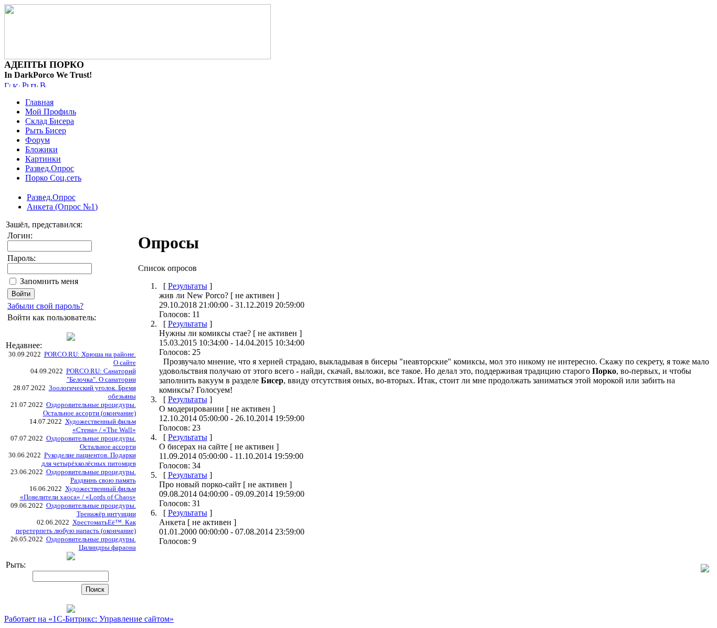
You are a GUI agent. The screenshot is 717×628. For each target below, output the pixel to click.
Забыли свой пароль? (45, 305)
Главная (39, 102)
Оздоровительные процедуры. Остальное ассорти (91, 442)
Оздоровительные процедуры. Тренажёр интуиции (91, 509)
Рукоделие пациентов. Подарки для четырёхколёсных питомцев (88, 459)
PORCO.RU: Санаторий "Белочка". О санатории (101, 375)
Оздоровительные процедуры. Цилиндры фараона (91, 543)
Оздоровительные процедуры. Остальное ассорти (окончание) (89, 409)
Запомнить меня (49, 281)
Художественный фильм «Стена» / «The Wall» (100, 425)
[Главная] (7, 84)
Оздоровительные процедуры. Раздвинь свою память (91, 476)
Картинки (43, 158)
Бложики (41, 149)
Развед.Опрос (49, 168)
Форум (37, 139)
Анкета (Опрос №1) (62, 206)
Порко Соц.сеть (53, 177)
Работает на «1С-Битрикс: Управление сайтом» (89, 618)
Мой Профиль (50, 111)
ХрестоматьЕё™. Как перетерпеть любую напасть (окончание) (76, 526)
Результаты (187, 285)
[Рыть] (25, 84)
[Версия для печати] (43, 84)
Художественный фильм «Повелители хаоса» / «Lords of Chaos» (78, 493)
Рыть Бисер (45, 130)
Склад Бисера (49, 121)
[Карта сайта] (16, 84)
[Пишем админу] (34, 84)
